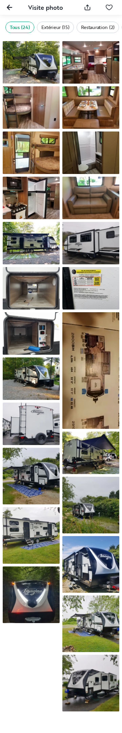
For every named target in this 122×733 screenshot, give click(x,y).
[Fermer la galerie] (9, 7)
